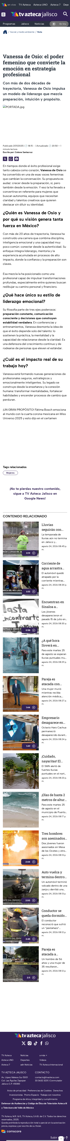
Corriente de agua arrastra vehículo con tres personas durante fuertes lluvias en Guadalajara (53, 566)
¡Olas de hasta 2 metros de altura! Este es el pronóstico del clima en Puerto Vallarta (54, 797)
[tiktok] (35, 1044)
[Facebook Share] (16, 159)
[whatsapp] (47, 1044)
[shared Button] (11, 159)
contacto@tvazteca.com (47, 1077)
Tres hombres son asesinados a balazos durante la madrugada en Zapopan (53, 836)
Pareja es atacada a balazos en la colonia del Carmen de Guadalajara (51, 952)
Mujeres (10, 473)
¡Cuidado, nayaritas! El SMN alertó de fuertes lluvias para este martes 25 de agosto (54, 759)
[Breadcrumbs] (6, 32)
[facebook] (41, 1044)
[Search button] (65, 14)
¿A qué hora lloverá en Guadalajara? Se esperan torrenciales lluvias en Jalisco (54, 643)
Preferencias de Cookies (40, 1090)
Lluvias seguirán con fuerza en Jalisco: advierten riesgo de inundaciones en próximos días (54, 527)
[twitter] (23, 1044)
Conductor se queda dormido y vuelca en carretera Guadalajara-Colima (54, 913)
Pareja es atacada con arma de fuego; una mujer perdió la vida (53, 681)
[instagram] (29, 1044)
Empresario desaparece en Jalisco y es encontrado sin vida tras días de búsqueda (54, 720)
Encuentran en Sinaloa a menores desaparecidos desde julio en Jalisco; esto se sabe (53, 604)
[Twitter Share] (5, 159)
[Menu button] (3, 14)
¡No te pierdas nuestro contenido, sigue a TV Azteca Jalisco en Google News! (35, 493)
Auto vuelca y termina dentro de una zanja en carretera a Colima (53, 874)
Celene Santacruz (23, 152)
